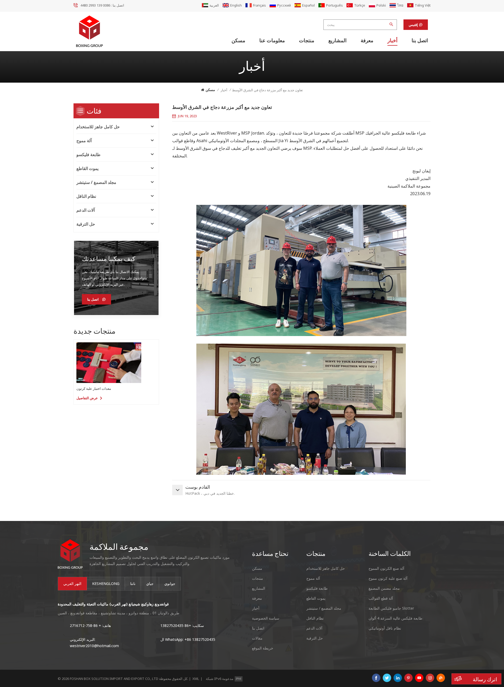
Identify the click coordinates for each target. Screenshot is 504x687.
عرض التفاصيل (87, 398)
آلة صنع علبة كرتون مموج (388, 578)
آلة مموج (84, 140)
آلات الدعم (85, 210)
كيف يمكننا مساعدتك (108, 258)
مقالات (257, 638)
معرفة (367, 40)
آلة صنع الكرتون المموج (386, 568)
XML (195, 678)
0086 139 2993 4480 (95, 5)
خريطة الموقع (262, 648)
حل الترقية (85, 224)
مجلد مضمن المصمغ (384, 588)
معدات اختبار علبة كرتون (93, 388)
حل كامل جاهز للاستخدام (98, 127)
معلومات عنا (272, 40)
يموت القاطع (87, 168)
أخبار (392, 40)
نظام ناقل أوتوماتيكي (385, 628)
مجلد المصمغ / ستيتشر (96, 182)
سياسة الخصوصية (265, 618)
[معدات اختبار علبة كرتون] (108, 362)
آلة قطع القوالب (381, 598)
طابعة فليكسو (88, 154)
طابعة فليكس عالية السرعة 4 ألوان (395, 618)
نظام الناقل (86, 196)
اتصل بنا (420, 40)
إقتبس (413, 24)
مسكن (238, 40)
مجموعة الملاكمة (119, 546)
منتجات (306, 40)
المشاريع (337, 40)
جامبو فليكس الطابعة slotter (391, 608)
